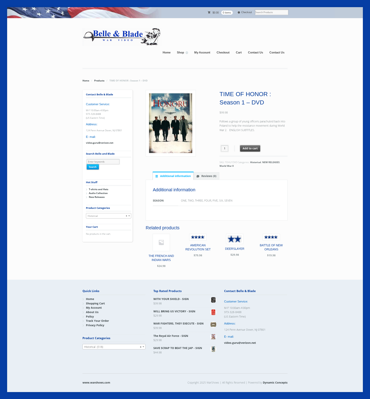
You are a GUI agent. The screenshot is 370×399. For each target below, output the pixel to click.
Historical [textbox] (107, 216)
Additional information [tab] (175, 176)
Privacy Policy (95, 325)
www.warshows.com (96, 382)
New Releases (97, 197)
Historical (255, 162)
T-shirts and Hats (98, 189)
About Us (92, 312)
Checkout (246, 12)
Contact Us (255, 52)
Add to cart (250, 148)
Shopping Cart (95, 303)
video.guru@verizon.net (99, 142)
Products (99, 80)
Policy (90, 316)
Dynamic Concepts (275, 382)
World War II (226, 166)
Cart (239, 52)
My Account (202, 52)
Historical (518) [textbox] (112, 347)
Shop (180, 52)
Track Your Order (97, 321)
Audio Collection (98, 193)
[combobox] (108, 216)
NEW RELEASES (271, 162)
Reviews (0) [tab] (208, 176)
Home (167, 52)
